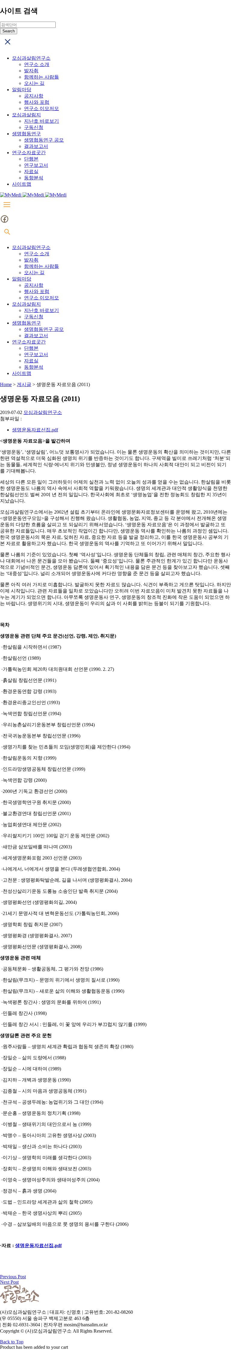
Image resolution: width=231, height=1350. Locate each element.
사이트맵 (21, 184)
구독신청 (33, 127)
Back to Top (11, 1341)
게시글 (24, 384)
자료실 (31, 171)
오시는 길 (34, 83)
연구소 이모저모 (41, 108)
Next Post (9, 1282)
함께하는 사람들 (41, 77)
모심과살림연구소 (31, 58)
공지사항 (33, 95)
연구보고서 (36, 165)
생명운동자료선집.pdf (35, 429)
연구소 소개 (36, 64)
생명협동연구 (26, 133)
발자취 (31, 70)
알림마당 (21, 89)
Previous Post (13, 1276)
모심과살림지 (26, 114)
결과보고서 (36, 146)
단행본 (31, 158)
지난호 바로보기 (41, 121)
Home (6, 384)
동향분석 (33, 177)
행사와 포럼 (36, 102)
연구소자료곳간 (29, 152)
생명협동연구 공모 (44, 139)
